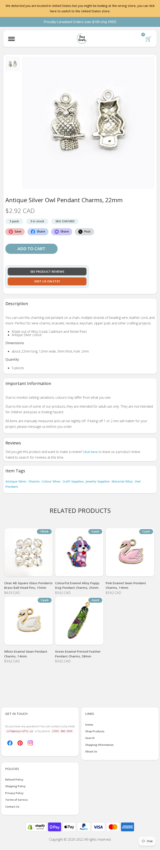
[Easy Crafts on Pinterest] (20, 742)
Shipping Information (99, 745)
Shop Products (94, 731)
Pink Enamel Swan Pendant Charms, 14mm (126, 585)
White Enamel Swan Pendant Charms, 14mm (25, 653)
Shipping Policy (15, 786)
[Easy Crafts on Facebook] (10, 742)
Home (89, 724)
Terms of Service (16, 800)
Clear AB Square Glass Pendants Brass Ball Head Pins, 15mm (28, 585)
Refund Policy (14, 779)
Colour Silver (51, 481)
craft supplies (73, 481)
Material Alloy (122, 481)
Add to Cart (31, 248)
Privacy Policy (14, 793)
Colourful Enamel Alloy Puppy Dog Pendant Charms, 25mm (77, 585)
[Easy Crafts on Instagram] (30, 742)
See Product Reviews (47, 271)
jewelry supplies (98, 481)
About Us (91, 751)
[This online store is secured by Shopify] (37, 826)
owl (137, 481)
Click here (90, 452)
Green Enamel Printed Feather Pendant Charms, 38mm (78, 653)
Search (90, 738)
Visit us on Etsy (47, 281)
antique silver (15, 481)
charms (34, 481)
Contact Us (12, 806)
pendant (11, 486)
